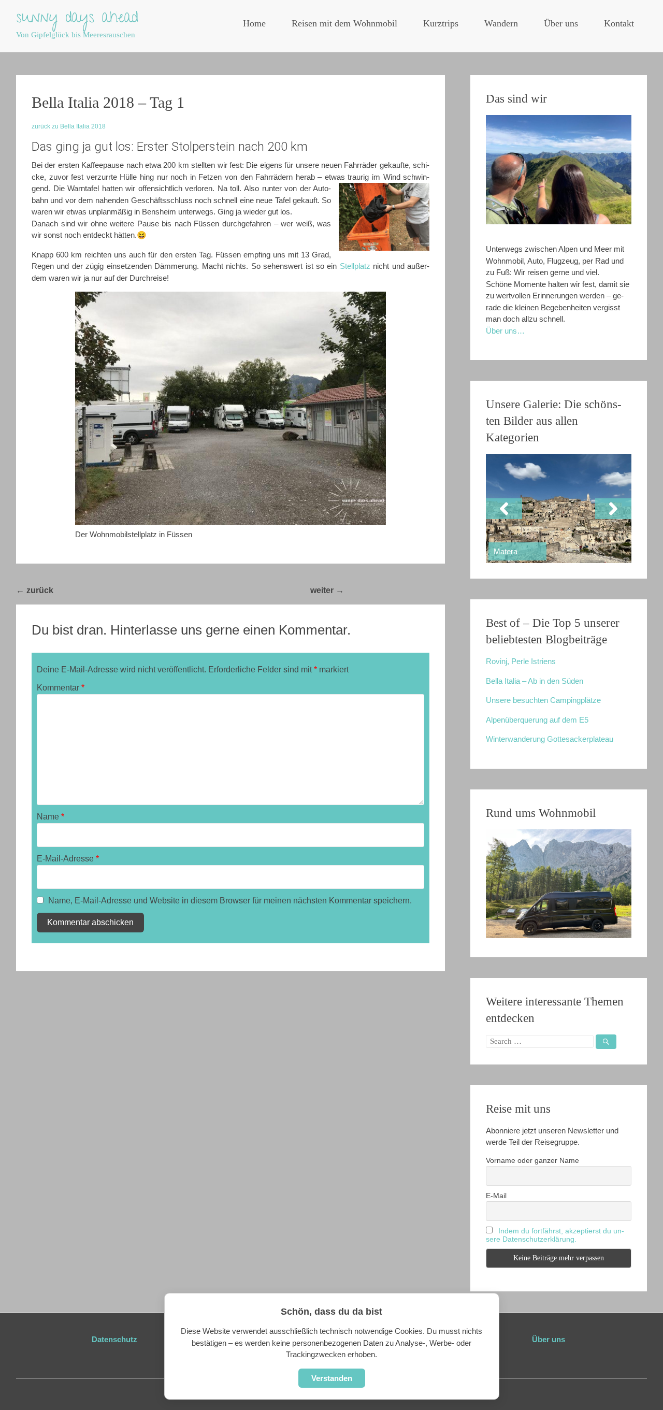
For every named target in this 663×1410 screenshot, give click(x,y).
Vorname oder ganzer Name (532, 1160)
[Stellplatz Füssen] (230, 408)
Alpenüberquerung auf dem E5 (537, 719)
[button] (504, 508)
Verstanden (331, 1378)
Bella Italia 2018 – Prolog (106, 590)
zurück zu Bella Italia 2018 (69, 126)
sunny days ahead (77, 19)
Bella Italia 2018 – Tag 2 (394, 590)
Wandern (501, 23)
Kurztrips (440, 23)
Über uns (561, 23)
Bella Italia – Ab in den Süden (534, 681)
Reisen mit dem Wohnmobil (344, 23)
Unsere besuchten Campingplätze (543, 700)
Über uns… (505, 330)
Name (50, 816)
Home (254, 23)
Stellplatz (355, 266)
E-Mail (496, 1195)
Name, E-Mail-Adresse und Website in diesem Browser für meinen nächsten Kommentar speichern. (230, 900)
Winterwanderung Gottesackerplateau (549, 739)
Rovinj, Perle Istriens (521, 661)
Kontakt (619, 23)
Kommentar (60, 687)
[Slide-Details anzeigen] (558, 508)
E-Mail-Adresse (68, 858)
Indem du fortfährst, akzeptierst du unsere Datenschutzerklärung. (555, 1235)
